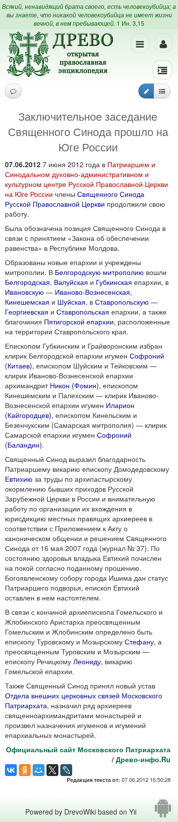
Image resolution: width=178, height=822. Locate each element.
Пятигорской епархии (79, 321)
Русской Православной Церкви (55, 204)
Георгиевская (26, 312)
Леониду (87, 661)
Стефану (139, 641)
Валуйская (71, 282)
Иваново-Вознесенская (92, 292)
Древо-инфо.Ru (143, 759)
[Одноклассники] (25, 770)
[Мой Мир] (38, 770)
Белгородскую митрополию (99, 272)
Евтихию (19, 479)
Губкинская (114, 282)
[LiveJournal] (66, 770)
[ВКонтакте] (11, 770)
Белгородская (27, 282)
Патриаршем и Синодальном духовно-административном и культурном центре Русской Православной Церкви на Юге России (86, 179)
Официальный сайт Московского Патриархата (88, 749)
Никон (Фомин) (74, 385)
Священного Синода (110, 194)
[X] (52, 770)
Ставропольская (82, 312)
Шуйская (71, 302)
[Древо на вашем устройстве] (163, 812)
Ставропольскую (122, 302)
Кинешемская (27, 302)
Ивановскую (24, 292)
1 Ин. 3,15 (130, 23)
